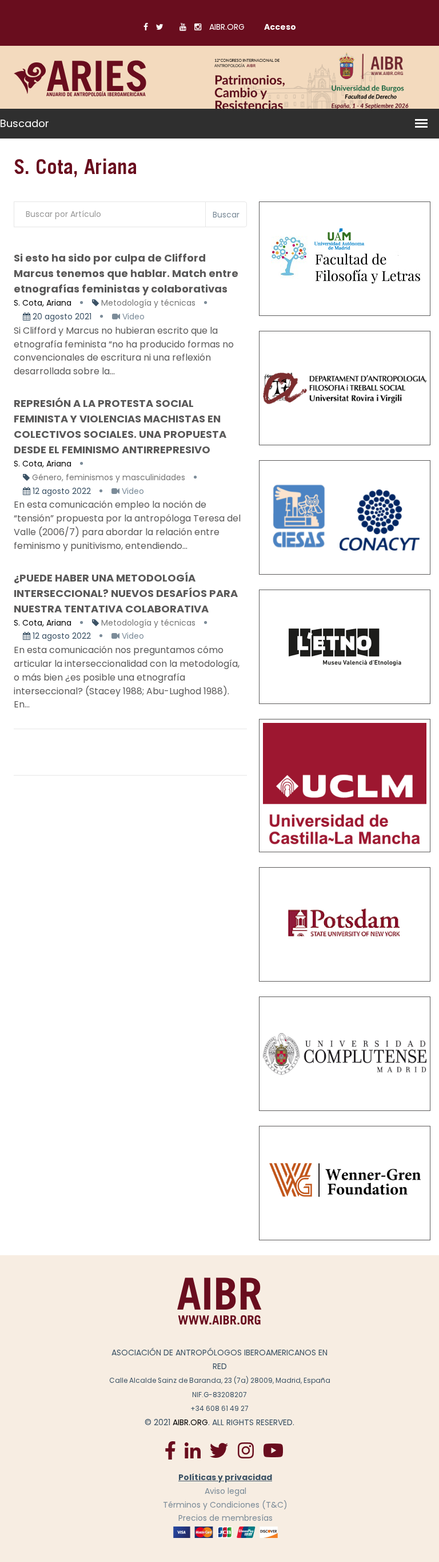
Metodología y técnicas (148, 303)
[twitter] (219, 1450)
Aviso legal (225, 1491)
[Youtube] (273, 1450)
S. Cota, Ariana (42, 303)
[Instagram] (245, 1450)
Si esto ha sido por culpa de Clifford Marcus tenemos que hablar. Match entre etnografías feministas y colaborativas (126, 273)
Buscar (226, 214)
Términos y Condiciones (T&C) (225, 1504)
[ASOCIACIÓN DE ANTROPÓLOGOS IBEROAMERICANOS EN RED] (219, 1301)
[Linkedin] (193, 1450)
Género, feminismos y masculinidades (108, 477)
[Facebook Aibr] (170, 1450)
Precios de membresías (225, 1518)
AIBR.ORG (227, 27)
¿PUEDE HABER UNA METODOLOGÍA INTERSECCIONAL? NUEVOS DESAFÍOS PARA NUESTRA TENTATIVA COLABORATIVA (126, 593)
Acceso (280, 27)
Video (132, 316)
